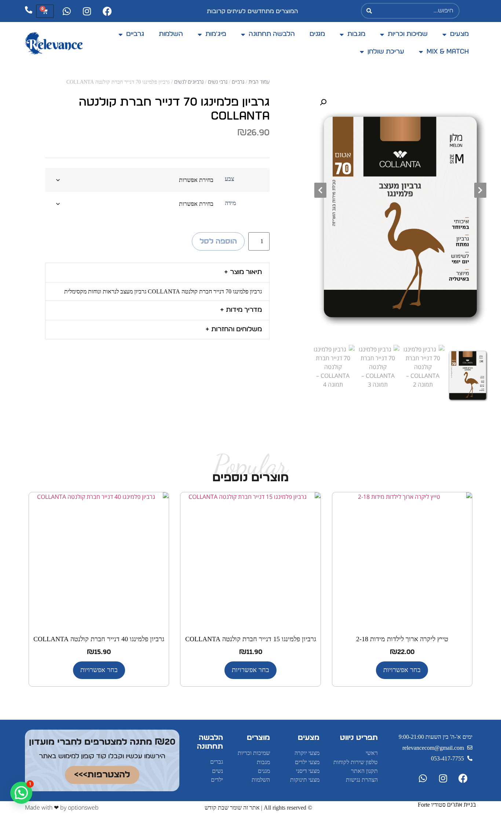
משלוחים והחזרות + (233, 329)
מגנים (317, 34)
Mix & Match (448, 51)
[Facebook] (107, 11)
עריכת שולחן (385, 51)
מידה (230, 203)
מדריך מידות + (241, 310)
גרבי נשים (217, 81)
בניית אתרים (461, 804)
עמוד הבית (259, 81)
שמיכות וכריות (408, 34)
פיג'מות (215, 34)
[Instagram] (87, 11)
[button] (323, 102)
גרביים (135, 34)
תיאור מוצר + (243, 272)
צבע (229, 179)
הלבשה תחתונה (272, 34)
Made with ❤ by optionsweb (62, 807)
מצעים (459, 34)
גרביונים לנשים (189, 81)
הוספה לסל (218, 241)
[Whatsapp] (67, 11)
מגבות (356, 34)
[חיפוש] (369, 11)
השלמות (171, 34)
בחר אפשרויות (402, 670)
